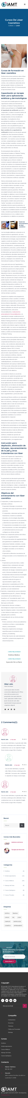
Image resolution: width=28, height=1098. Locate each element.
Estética (7, 871)
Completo (7, 921)
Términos (10, 1026)
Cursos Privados (9, 895)
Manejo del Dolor (9, 885)
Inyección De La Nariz (14, 660)
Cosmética (8, 925)
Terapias (15, 913)
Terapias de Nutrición (17, 849)
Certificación (17, 921)
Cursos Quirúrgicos (10, 890)
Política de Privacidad (14, 1029)
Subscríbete (8, 961)
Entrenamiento (18, 925)
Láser (19, 917)
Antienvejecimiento (10, 876)
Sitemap (10, 1032)
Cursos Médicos (9, 880)
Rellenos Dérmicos (17, 842)
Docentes (11, 1023)
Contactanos (11, 1020)
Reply (25, 739)
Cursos (10, 25)
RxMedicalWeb (5, 1095)
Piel (13, 917)
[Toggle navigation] (24, 4)
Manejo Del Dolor (6, 1052)
